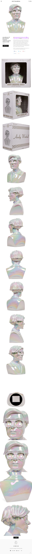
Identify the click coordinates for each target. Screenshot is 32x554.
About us (16, 542)
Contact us (20, 38)
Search (16, 541)
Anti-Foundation (16, 1)
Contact (16, 543)
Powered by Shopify (19, 548)
